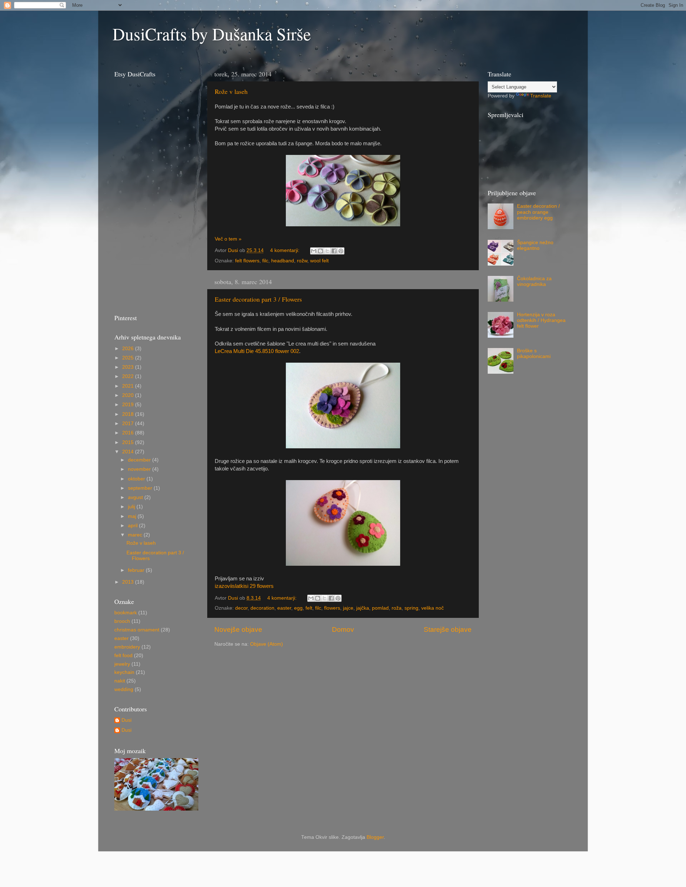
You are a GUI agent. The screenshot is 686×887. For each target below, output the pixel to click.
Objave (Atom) (266, 644)
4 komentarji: (285, 250)
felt (308, 608)
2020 (128, 395)
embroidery (127, 647)
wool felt (319, 260)
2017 (128, 423)
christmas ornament (136, 630)
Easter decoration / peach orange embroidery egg (538, 211)
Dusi (126, 720)
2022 (128, 376)
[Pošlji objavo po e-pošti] (313, 250)
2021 (128, 386)
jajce (348, 608)
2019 (128, 404)
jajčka (362, 608)
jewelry (122, 664)
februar (137, 570)
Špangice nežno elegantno (535, 245)
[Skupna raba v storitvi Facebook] (334, 250)
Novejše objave (238, 629)
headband (282, 260)
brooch (122, 621)
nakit (119, 681)
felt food (123, 655)
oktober (137, 479)
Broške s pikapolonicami (534, 353)
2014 (128, 451)
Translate (540, 96)
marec (136, 535)
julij (132, 506)
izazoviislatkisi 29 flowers (244, 586)
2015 (128, 442)
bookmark (125, 612)
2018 (128, 414)
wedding (123, 689)
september (141, 488)
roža (397, 608)
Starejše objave (448, 629)
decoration (262, 608)
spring (411, 608)
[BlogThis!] (320, 250)
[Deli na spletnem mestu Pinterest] (340, 250)
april (133, 525)
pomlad (380, 608)
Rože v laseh (231, 91)
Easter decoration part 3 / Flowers (258, 299)
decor (241, 608)
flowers (332, 608)
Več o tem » (228, 239)
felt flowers (247, 260)
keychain (124, 672)
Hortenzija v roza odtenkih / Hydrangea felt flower (541, 320)
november (140, 469)
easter (284, 608)
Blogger (375, 837)
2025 (128, 358)
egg (298, 608)
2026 (128, 348)
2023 (128, 367)
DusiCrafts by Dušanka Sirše (212, 33)
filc (265, 260)
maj (133, 516)
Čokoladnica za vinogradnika (534, 281)
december (140, 460)
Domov (343, 629)
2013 (128, 582)
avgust (136, 497)
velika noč (432, 608)
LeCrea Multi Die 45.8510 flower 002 (257, 351)
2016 (128, 432)
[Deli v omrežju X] (327, 250)
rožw (302, 260)
